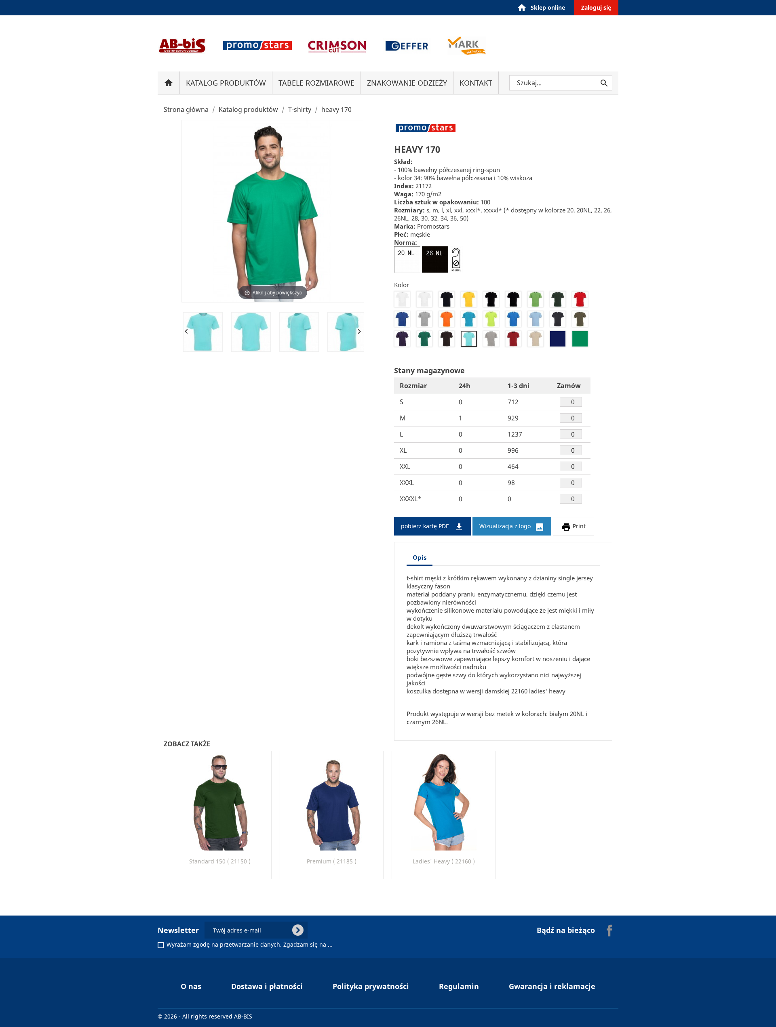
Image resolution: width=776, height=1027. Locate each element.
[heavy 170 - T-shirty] (203, 332)
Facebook (609, 930)
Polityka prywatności (371, 986)
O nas (191, 986)
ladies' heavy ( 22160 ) (444, 861)
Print (573, 527)
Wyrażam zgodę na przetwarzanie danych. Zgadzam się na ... (250, 945)
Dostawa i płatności (267, 986)
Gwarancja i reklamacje (552, 986)
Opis (419, 557)
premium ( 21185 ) (331, 861)
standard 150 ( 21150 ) (220, 861)
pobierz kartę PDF (432, 527)
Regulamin (459, 986)
